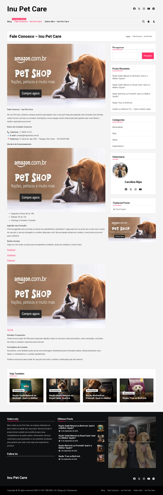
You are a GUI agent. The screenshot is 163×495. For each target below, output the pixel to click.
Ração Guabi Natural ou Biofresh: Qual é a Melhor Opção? (25, 398)
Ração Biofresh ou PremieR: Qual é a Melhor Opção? (98, 398)
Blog (9, 21)
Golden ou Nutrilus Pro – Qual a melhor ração (131, 109)
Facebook (11, 250)
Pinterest (11, 260)
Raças (115, 140)
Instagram (11, 255)
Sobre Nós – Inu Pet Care (57, 21)
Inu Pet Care (27, 9)
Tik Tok (10, 330)
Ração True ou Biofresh (122, 103)
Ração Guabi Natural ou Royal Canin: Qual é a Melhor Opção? (61, 398)
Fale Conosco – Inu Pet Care (28, 21)
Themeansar (72, 490)
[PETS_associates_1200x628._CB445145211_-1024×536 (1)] (56, 76)
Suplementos (118, 146)
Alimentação (117, 127)
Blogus (61, 490)
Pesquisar (118, 47)
